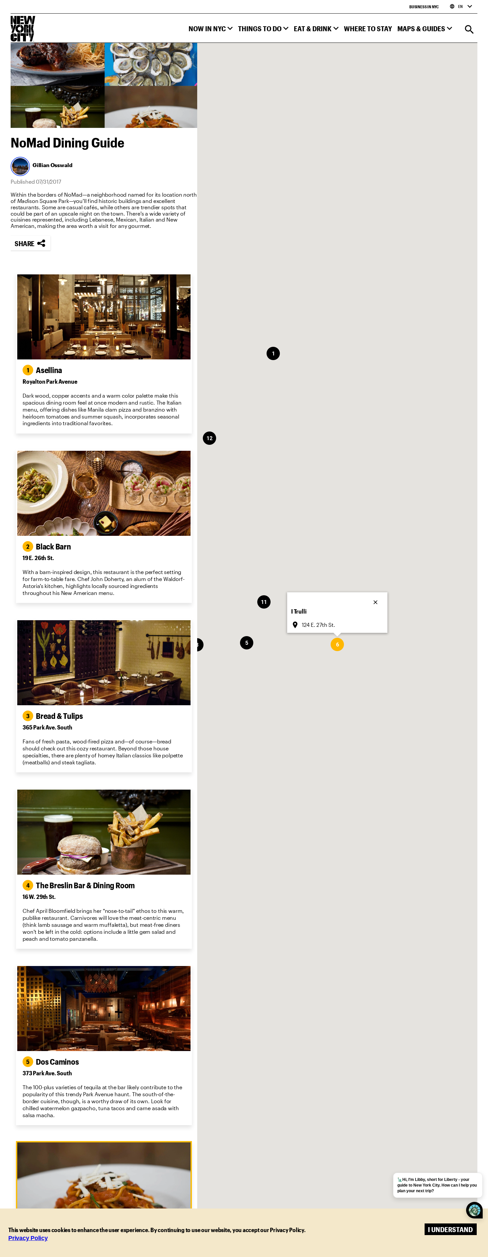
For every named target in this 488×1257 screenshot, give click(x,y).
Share (25, 243)
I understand (450, 1229)
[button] (210, 30)
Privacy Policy (28, 1238)
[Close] (376, 600)
